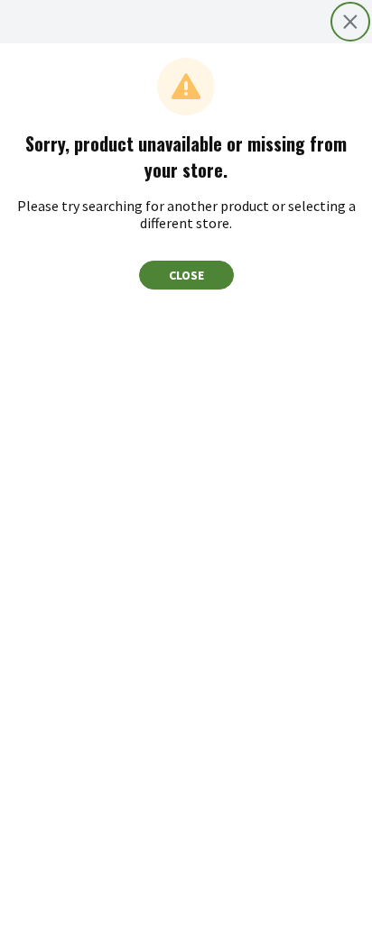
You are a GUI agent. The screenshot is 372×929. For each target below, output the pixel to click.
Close (186, 275)
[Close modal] (350, 21)
